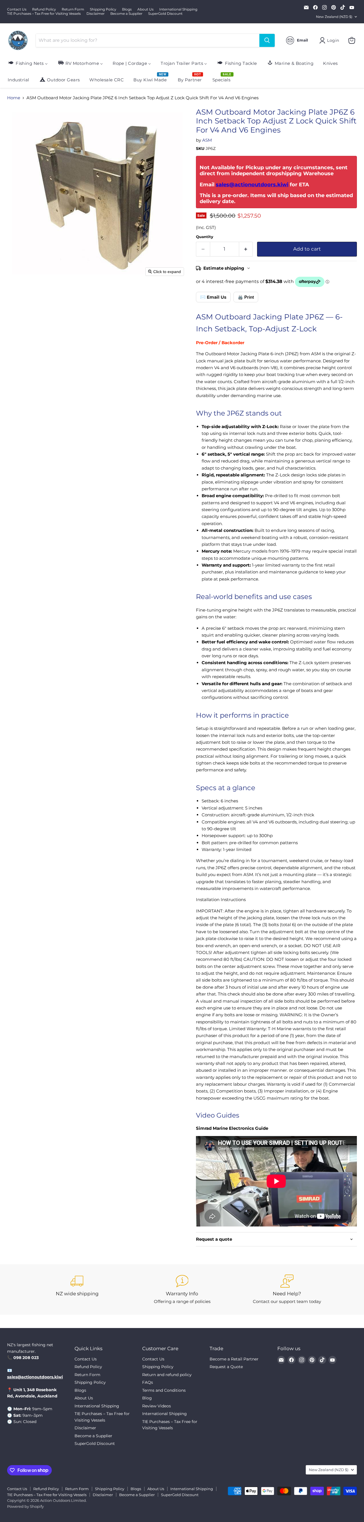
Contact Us (16, 9)
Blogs (127, 9)
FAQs (147, 1382)
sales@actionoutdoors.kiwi (252, 184)
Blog (147, 1398)
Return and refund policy (167, 1374)
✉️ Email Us (213, 297)
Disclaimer (95, 14)
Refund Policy (44, 9)
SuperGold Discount (165, 14)
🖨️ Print (246, 297)
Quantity (204, 237)
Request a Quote (226, 1366)
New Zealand (334, 17)
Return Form (73, 9)
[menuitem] (28, 63)
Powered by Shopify (25, 1506)
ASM (207, 140)
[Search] (267, 40)
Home (13, 97)
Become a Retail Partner (234, 1359)
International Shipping (178, 9)
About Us (145, 9)
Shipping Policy (103, 9)
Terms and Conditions (164, 1390)
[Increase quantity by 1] (246, 249)
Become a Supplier (126, 14)
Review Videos (156, 1406)
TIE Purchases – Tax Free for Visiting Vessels (44, 14)
